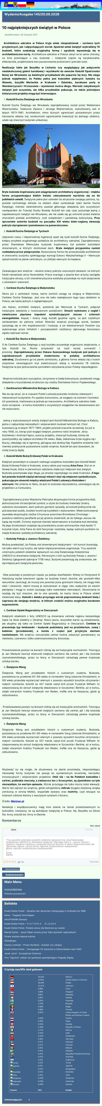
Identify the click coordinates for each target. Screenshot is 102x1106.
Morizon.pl (17, 801)
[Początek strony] (98, 1102)
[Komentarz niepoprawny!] (97, 829)
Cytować (94, 861)
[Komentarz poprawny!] (94, 829)
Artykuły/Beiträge (13, 889)
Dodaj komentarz (14, 874)
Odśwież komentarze (12, 869)
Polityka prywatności (15, 893)
